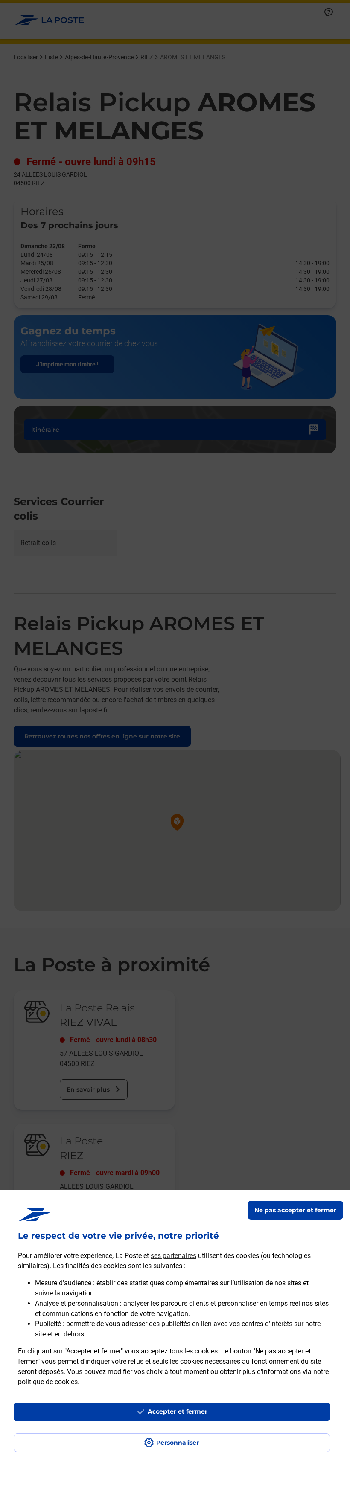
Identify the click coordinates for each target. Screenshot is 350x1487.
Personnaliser (177, 1442)
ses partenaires (173, 1256)
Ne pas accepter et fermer (295, 1210)
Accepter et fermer (177, 1411)
